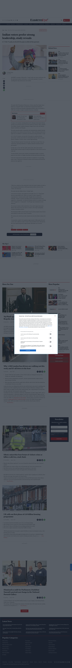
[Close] (55, 316)
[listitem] (36, 331)
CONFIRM (28, 350)
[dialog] (36, 334)
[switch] (49, 334)
